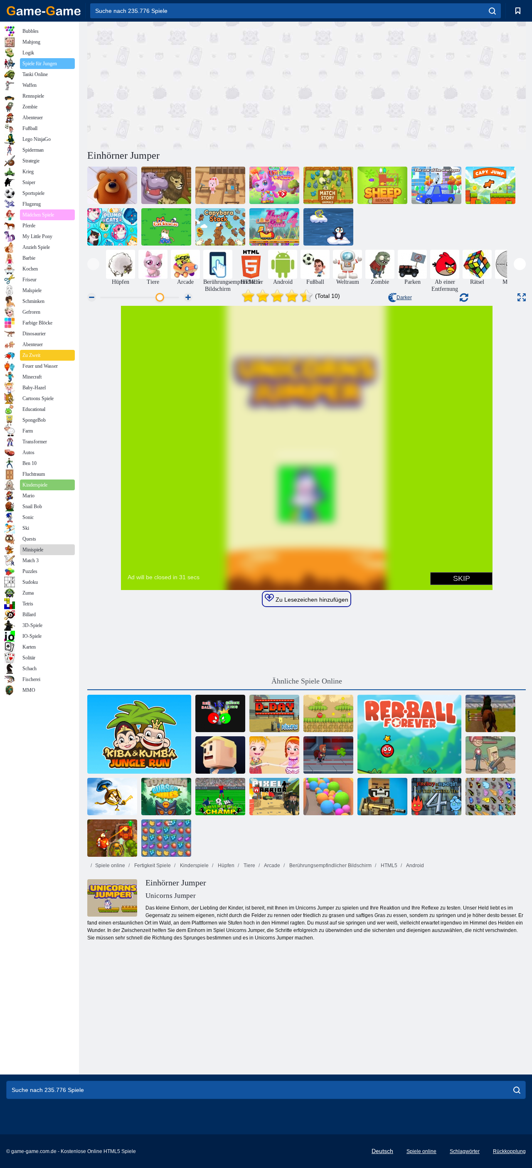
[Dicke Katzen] (112, 227)
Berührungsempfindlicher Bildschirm (330, 865)
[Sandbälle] (328, 796)
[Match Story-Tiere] (328, 185)
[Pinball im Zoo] (166, 185)
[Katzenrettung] (166, 227)
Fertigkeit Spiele (152, 865)
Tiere (248, 865)
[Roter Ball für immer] (409, 734)
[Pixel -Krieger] (274, 796)
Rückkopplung (509, 1151)
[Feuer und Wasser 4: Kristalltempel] (436, 796)
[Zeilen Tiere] (112, 185)
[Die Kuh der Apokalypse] (436, 185)
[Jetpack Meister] (328, 755)
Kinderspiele (194, 865)
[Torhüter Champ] (220, 796)
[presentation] (93, 264)
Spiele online (110, 865)
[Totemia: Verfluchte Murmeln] (166, 796)
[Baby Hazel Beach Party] (274, 755)
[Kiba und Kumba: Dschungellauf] (139, 734)
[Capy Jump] (490, 185)
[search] (492, 11)
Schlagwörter (465, 1151)
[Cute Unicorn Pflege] (274, 185)
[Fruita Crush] (166, 838)
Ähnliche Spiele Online (306, 681)
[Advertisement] (197, 84)
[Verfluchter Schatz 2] (112, 838)
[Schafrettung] (382, 185)
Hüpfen (225, 865)
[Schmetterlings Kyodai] (490, 796)
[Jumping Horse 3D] (490, 713)
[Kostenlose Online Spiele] (43, 10)
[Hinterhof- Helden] (490, 755)
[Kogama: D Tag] (274, 713)
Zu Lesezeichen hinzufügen (311, 599)
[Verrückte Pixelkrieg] (382, 796)
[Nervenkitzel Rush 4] (274, 227)
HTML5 (388, 865)
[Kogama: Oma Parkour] (220, 755)
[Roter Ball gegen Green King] (220, 713)
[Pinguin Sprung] (328, 227)
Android (414, 865)
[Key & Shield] (112, 796)
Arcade (271, 865)
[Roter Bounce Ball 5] (328, 713)
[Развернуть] (521, 297)
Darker (404, 297)
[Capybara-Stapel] (220, 227)
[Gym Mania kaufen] (220, 185)
